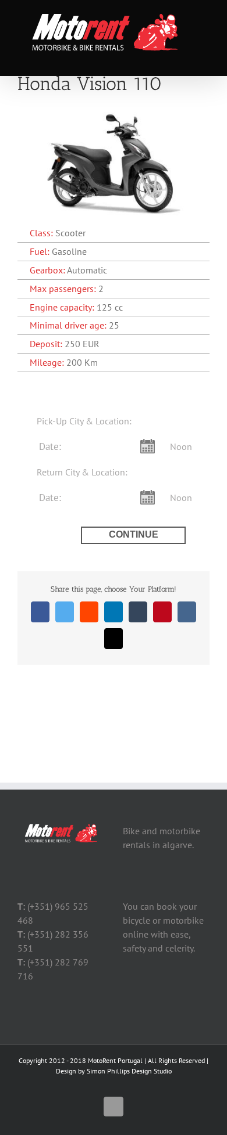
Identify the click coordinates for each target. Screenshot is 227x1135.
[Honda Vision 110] (113, 111)
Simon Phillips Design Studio (129, 1070)
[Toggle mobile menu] (205, 58)
